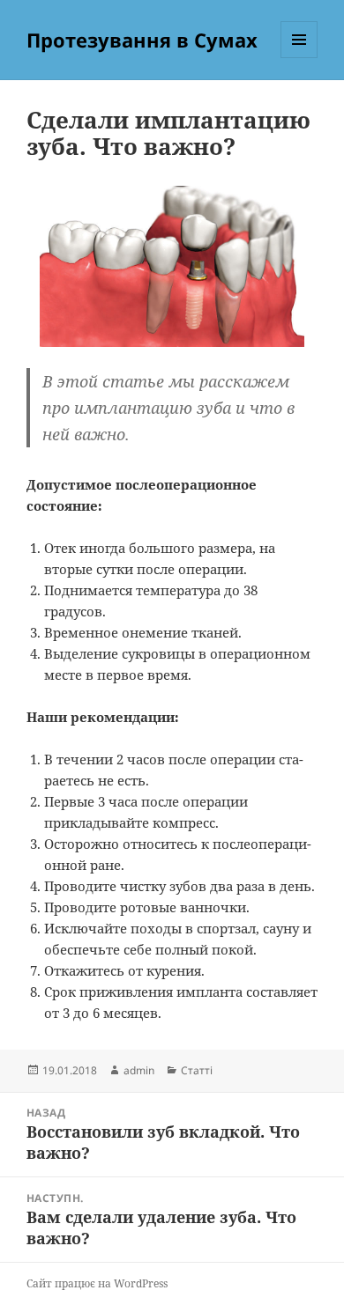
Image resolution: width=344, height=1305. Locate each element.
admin (138, 1070)
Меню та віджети (299, 57)
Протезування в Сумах (142, 39)
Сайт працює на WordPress (97, 1283)
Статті (197, 1070)
